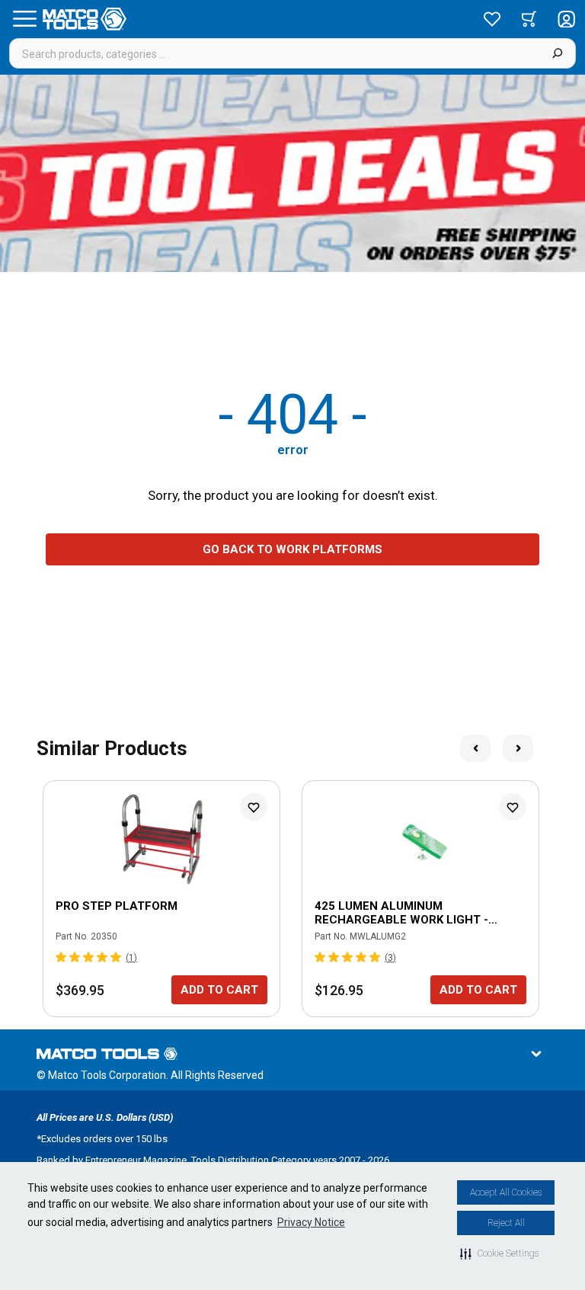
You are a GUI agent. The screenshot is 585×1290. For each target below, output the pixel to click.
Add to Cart (219, 990)
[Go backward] (475, 748)
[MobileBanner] (292, 173)
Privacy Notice (311, 1222)
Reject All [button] (506, 1223)
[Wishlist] (492, 19)
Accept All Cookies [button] (506, 1192)
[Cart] (529, 19)
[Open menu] (24, 19)
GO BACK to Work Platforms (292, 549)
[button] (499, 1253)
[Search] (557, 53)
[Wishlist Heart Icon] (253, 807)
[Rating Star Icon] (62, 957)
